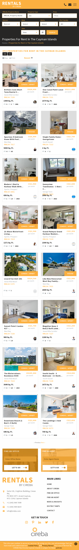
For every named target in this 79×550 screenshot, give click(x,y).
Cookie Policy (33, 545)
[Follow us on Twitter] (46, 522)
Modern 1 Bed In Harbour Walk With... (13, 185)
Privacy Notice (48, 545)
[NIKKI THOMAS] (73, 102)
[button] (39, 15)
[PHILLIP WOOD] (35, 433)
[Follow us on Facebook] (53, 522)
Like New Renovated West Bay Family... (52, 280)
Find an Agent (53, 497)
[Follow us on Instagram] (26, 522)
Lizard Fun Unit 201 (13, 279)
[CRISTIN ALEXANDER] (35, 386)
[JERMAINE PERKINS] (35, 196)
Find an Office (53, 493)
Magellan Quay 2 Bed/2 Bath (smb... (51, 327)
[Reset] (42, 32)
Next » (43, 442)
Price (56, 16)
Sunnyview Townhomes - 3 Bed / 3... (52, 186)
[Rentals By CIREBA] (11, 5)
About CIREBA (53, 488)
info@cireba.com (14, 511)
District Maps (53, 506)
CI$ (10, 54)
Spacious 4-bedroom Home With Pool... (13, 138)
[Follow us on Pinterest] (33, 522)
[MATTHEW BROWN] (73, 386)
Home (4, 43)
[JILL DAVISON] (35, 149)
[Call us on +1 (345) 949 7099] (65, 5)
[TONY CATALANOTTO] (73, 149)
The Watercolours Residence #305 (12, 374)
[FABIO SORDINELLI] (73, 433)
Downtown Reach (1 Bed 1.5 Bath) (13, 421)
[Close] (75, 544)
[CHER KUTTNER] (35, 244)
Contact (51, 510)
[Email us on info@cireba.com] (69, 5)
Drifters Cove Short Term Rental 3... (13, 91)
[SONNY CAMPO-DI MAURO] (35, 102)
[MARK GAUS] (73, 291)
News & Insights (54, 502)
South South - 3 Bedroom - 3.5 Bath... (52, 374)
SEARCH (52, 32)
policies (59, 548)
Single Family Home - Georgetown (52, 138)
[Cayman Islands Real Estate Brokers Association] (39, 536)
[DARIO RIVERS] (35, 338)
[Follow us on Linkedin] (39, 522)
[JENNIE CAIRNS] (35, 291)
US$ (5, 54)
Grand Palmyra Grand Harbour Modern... (52, 232)
